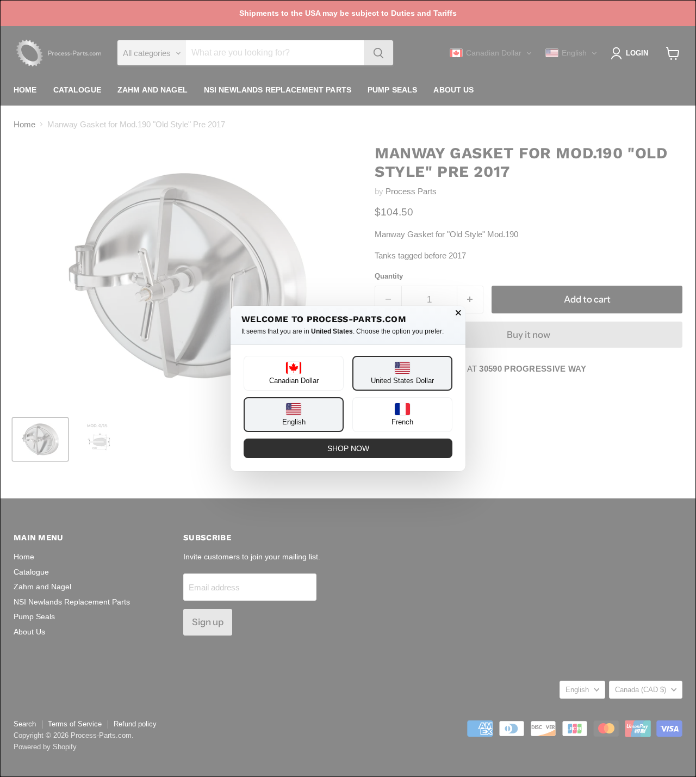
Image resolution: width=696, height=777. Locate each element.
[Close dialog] (458, 313)
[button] (294, 373)
